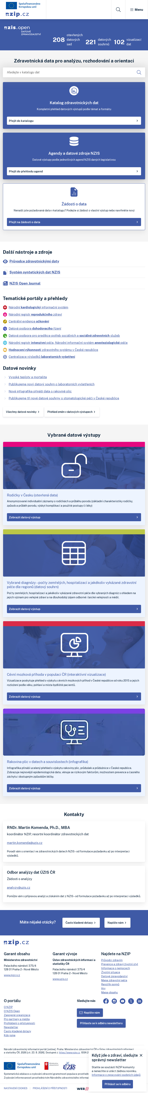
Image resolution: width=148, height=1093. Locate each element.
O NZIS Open (12, 1011)
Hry (103, 988)
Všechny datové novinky (21, 411)
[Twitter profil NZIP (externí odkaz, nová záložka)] (131, 1001)
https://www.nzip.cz (69, 1052)
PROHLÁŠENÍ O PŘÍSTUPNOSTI (50, 1088)
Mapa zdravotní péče (114, 980)
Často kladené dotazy (79, 922)
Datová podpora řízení (35, 328)
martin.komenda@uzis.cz (24, 843)
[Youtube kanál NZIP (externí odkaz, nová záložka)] (122, 1001)
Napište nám (116, 922)
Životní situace (110, 972)
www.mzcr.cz (12, 975)
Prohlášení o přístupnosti (19, 1023)
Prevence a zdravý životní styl (119, 964)
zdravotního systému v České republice (53, 350)
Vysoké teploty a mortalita (28, 377)
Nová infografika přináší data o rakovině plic (40, 391)
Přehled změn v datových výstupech (69, 411)
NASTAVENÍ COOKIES (15, 1088)
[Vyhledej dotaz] (139, 72)
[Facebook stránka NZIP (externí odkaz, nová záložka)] (106, 1001)
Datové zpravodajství (114, 976)
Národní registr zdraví (35, 314)
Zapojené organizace (17, 1015)
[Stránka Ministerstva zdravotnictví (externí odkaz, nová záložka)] (52, 1066)
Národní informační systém (38, 307)
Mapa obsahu (109, 992)
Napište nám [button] (92, 1012)
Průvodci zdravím (112, 960)
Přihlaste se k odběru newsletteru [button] (101, 1023)
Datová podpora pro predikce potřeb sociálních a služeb (64, 335)
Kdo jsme (9, 1035)
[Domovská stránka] (23, 5)
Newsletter (11, 1027)
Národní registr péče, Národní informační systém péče (68, 343)
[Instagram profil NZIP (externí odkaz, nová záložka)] (114, 1001)
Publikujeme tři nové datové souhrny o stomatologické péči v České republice (64, 398)
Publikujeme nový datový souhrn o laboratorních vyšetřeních (51, 384)
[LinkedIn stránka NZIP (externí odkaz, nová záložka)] (139, 1001)
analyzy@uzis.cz (18, 887)
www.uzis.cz (60, 979)
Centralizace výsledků (42, 357)
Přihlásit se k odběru (117, 1084)
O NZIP (8, 1007)
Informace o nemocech (115, 968)
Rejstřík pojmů (110, 984)
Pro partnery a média (17, 1019)
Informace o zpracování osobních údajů (116, 1074)
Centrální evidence (29, 321)
